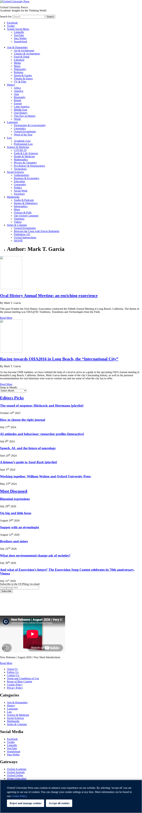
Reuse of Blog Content (19, 681)
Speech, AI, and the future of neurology (28, 448)
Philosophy (20, 69)
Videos (17, 221)
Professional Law (23, 143)
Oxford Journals (16, 772)
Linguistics (20, 128)
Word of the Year (23, 134)
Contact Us (13, 675)
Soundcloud (20, 41)
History (11, 84)
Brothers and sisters (14, 541)
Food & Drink (21, 56)
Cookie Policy (15, 684)
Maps (17, 209)
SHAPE (18, 240)
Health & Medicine (24, 156)
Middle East (20, 109)
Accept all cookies (59, 803)
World (17, 119)
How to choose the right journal (22, 420)
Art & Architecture (24, 50)
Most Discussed (13, 491)
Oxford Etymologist (25, 131)
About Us (12, 669)
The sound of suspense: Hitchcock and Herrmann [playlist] (41, 405)
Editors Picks (12, 398)
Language (12, 122)
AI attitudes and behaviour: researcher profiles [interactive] (42, 434)
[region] (71, 796)
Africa (17, 87)
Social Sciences (15, 172)
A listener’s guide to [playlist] (28, 462)
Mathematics (21, 159)
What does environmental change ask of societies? (35, 555)
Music (17, 66)
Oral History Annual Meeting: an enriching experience (49, 295)
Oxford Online (15, 775)
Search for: (6, 16)
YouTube (19, 35)
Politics (18, 187)
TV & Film (20, 81)
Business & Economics (26, 178)
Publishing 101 (22, 234)
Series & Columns (17, 225)
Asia (16, 94)
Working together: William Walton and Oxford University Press (45, 476)
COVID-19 (20, 150)
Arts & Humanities (17, 47)
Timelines (19, 218)
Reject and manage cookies (25, 803)
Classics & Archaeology (27, 53)
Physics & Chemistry (25, 162)
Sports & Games (23, 75)
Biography (19, 97)
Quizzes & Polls (23, 212)
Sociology (19, 193)
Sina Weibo (20, 38)
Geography (20, 184)
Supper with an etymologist (19, 527)
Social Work (20, 190)
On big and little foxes (15, 513)
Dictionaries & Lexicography (30, 125)
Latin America (21, 106)
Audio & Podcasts (24, 200)
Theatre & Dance (23, 78)
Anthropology (21, 175)
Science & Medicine (18, 147)
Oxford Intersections (25, 237)
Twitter (11, 25)
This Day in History (25, 115)
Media (17, 62)
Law (9, 137)
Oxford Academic (16, 769)
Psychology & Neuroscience (29, 165)
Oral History (21, 112)
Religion (18, 72)
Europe (18, 103)
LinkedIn (19, 32)
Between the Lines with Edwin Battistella (36, 231)
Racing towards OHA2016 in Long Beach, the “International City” (59, 359)
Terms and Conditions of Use (23, 678)
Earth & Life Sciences (26, 153)
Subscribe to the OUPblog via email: (20, 584)
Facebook (12, 22)
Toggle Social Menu (18, 29)
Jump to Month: (8, 387)
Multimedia (13, 196)
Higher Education (16, 778)
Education (19, 181)
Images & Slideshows (26, 203)
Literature (19, 59)
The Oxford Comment (26, 215)
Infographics (21, 206)
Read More (6, 317)
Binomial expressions (15, 499)
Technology (20, 168)
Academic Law (22, 140)
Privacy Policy (10, 605)
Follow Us (13, 672)
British (17, 100)
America (18, 91)
